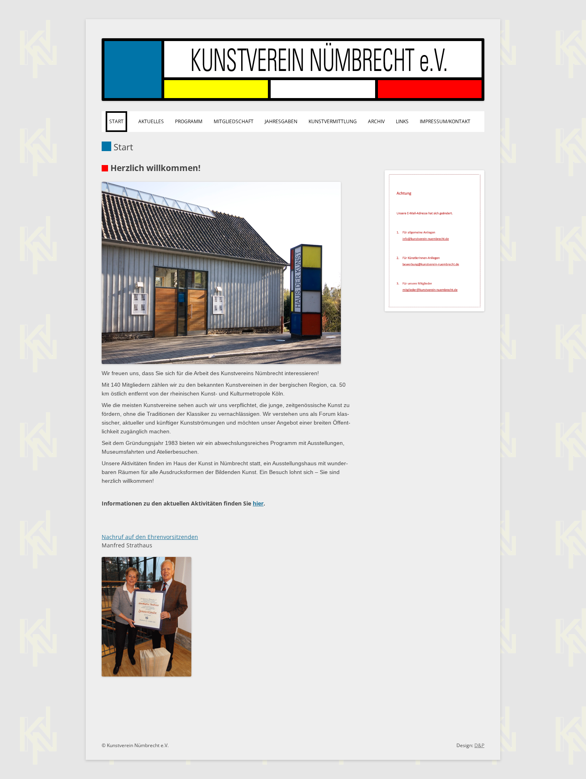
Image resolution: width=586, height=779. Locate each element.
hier (258, 503)
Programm (189, 121)
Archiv (376, 121)
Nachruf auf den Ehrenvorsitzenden (150, 537)
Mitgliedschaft (234, 121)
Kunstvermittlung (333, 121)
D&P (479, 745)
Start (116, 121)
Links (402, 121)
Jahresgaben (281, 121)
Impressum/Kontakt (445, 121)
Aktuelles (151, 121)
